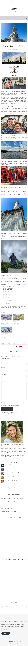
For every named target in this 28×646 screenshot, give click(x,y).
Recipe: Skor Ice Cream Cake (15, 481)
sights (19, 343)
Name (3, 361)
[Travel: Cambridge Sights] (18, 317)
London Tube (4, 194)
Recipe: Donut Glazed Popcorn (15, 473)
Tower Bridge (6, 303)
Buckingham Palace (8, 291)
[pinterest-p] (15, 1)
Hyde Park (5, 302)
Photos (10, 468)
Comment (3, 381)
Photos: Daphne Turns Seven (17, 498)
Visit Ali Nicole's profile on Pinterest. (10, 488)
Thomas (3, 511)
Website (3, 374)
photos (14, 343)
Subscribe (5, 633)
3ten (14, 8)
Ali (3, 347)
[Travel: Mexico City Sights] (6, 317)
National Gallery (7, 299)
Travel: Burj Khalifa (8, 508)
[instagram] (11, 1)
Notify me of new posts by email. (11, 405)
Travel (14, 44)
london (9, 343)
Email (3, 367)
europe (3, 343)
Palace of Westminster (8, 300)
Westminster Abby (7, 296)
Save (21, 346)
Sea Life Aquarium (7, 294)
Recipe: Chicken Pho (13, 477)
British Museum (7, 297)
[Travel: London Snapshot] (6, 330)
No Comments (18, 49)
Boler (9, 464)
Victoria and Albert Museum (10, 293)
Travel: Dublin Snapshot (10, 501)
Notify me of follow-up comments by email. (13, 403)
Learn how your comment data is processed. (13, 413)
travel (23, 343)
